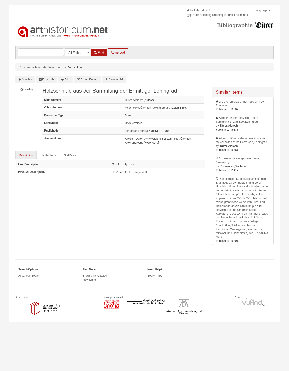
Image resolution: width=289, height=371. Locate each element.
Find (100, 52)
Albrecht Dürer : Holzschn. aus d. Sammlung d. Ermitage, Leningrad (237, 119)
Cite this (27, 79)
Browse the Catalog (95, 275)
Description (26, 155)
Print (67, 79)
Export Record (89, 79)
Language (261, 10)
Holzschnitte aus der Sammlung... (42, 67)
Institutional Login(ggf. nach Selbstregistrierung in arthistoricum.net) (217, 12)
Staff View (70, 155)
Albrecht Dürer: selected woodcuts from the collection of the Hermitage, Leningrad (241, 140)
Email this (48, 79)
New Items (89, 279)
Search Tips (154, 275)
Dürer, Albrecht (134, 100)
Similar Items (48, 155)
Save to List (116, 79)
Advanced (118, 52)
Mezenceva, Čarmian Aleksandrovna (147, 107)
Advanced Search (29, 275)
